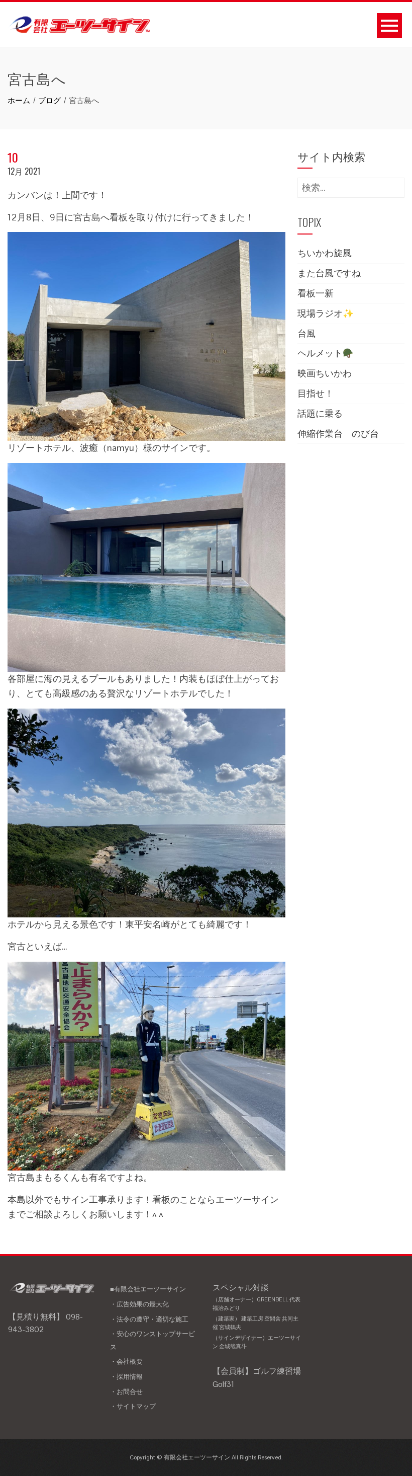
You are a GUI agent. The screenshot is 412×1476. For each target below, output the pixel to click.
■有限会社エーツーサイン (148, 1289)
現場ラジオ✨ (325, 313)
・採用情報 (126, 1376)
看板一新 (315, 293)
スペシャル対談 (257, 1316)
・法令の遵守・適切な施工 (149, 1319)
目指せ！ (315, 393)
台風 (306, 333)
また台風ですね (329, 273)
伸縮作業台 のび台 (338, 433)
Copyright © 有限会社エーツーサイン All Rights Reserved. (206, 1457)
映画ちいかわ (324, 373)
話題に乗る (320, 413)
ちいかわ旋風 (324, 253)
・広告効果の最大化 (139, 1304)
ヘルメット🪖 (325, 353)
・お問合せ (126, 1391)
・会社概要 (126, 1361)
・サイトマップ (133, 1406)
